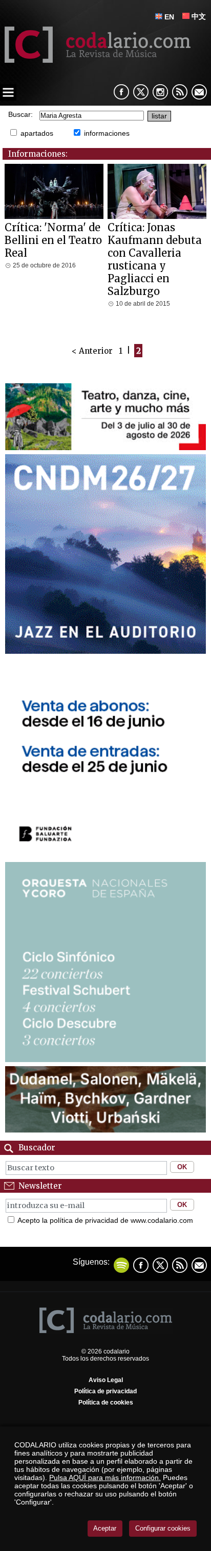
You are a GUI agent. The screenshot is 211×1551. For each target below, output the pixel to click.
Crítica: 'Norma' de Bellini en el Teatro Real (53, 240)
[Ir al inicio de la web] (95, 60)
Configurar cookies (163, 1528)
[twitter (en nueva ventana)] (160, 1265)
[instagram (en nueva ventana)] (160, 92)
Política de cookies (105, 1402)
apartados (36, 133)
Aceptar (104, 1528)
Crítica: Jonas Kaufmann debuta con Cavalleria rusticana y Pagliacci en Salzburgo (155, 259)
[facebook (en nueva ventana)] (121, 92)
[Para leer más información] (105, 447)
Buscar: (20, 114)
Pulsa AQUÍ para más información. (105, 1477)
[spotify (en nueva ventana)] (121, 1265)
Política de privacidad (105, 1391)
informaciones (107, 133)
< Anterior (92, 350)
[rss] (179, 92)
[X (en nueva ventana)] (141, 92)
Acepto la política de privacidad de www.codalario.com (105, 1220)
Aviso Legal (106, 1380)
